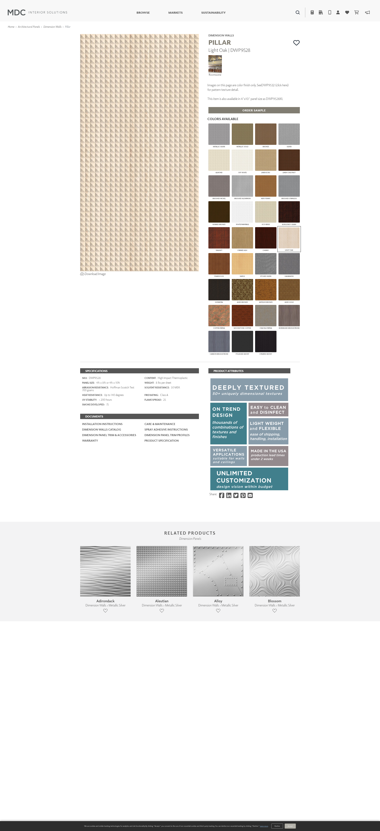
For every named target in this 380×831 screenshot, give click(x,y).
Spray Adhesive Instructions (166, 429)
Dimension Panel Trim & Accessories (109, 435)
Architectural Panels (29, 26)
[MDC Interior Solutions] (37, 12)
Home (11, 26)
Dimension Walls (52, 26)
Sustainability (213, 12)
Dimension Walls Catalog (101, 429)
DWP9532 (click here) (275, 85)
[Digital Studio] (172, 33)
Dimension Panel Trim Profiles (167, 435)
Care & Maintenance (159, 424)
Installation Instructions (102, 424)
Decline (277, 826)
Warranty (90, 440)
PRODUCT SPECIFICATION (161, 440)
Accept (290, 826)
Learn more (264, 826)
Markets (175, 12)
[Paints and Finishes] (240, 33)
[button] (296, 43)
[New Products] (122, 33)
